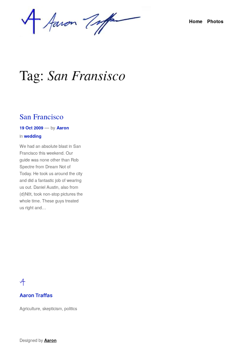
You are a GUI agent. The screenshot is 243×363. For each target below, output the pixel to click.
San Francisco (41, 116)
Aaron (63, 128)
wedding (32, 136)
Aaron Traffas (36, 295)
